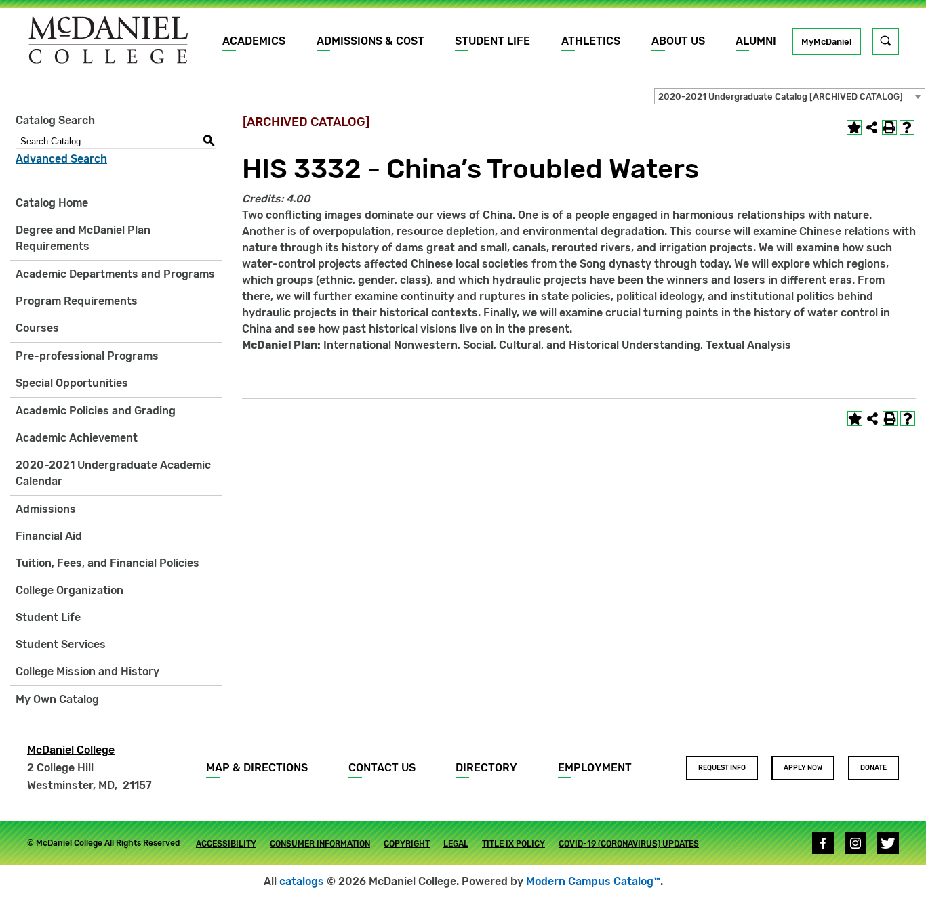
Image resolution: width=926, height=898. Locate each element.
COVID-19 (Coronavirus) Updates (629, 844)
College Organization (69, 590)
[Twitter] (888, 843)
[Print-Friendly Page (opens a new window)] (889, 127)
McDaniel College (71, 750)
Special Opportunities (72, 383)
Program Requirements (77, 301)
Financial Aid (49, 536)
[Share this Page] (871, 127)
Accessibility (226, 844)
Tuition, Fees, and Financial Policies (107, 563)
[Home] (108, 40)
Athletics (590, 41)
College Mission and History (87, 671)
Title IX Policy (513, 844)
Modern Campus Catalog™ (593, 881)
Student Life (492, 41)
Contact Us (382, 767)
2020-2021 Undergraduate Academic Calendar (113, 473)
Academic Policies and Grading (96, 410)
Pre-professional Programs (87, 355)
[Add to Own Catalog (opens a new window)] (854, 127)
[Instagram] (855, 843)
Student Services (61, 644)
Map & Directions (257, 767)
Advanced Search (61, 158)
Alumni (756, 41)
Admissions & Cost (370, 41)
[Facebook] (823, 843)
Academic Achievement (77, 437)
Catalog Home (52, 202)
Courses (37, 328)
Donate (873, 768)
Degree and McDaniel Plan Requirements (83, 238)
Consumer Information (320, 844)
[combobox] (789, 96)
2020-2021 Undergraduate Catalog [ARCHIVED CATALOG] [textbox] (780, 96)
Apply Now (803, 768)
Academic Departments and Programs (115, 274)
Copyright (407, 844)
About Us (678, 41)
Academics (253, 41)
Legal (455, 844)
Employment (595, 767)
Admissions (46, 509)
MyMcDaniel (826, 42)
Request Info (722, 768)
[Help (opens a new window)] (907, 127)
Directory (486, 767)
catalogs (301, 881)
